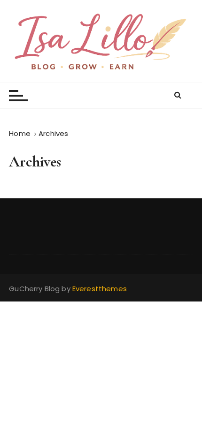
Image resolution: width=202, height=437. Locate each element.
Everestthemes (99, 289)
